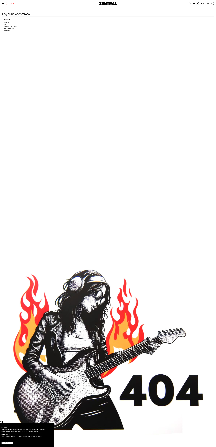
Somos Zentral (9, 28)
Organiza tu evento (10, 26)
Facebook (197, 3)
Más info (36, 431)
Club (5, 24)
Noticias (7, 30)
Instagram (194, 3)
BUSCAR (209, 3)
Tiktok (201, 3)
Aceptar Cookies (7, 443)
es (190, 3)
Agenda (11, 3)
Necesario (6, 434)
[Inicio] (108, 3)
